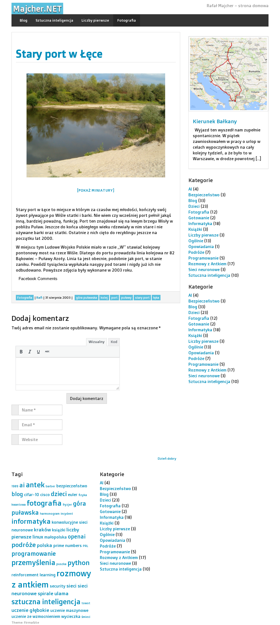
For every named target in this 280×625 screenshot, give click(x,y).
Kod (114, 341)
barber (50, 486)
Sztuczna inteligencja (54, 20)
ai (22, 485)
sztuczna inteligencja (45, 601)
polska (44, 545)
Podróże (196, 252)
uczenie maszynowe (69, 610)
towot (85, 603)
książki (58, 529)
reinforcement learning (33, 574)
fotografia (44, 503)
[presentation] (21, 351)
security (57, 586)
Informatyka (200, 223)
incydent (67, 513)
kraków (42, 529)
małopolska (55, 537)
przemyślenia (33, 562)
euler (72, 494)
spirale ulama (53, 593)
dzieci (59, 493)
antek (35, 484)
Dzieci (194, 206)
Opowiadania (201, 246)
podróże (23, 545)
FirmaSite (31, 622)
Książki (195, 229)
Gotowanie (198, 217)
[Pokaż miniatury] (96, 190)
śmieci (85, 617)
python (79, 562)
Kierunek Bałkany (215, 121)
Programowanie (203, 258)
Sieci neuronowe (204, 269)
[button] (21, 351)
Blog (23, 20)
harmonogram (50, 513)
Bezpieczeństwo (204, 194)
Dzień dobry (167, 458)
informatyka (31, 521)
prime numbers (67, 545)
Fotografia (126, 20)
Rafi (39, 297)
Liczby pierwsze (95, 20)
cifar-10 (31, 494)
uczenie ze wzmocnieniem (35, 616)
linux (38, 537)
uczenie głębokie (30, 610)
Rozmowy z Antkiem (207, 263)
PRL (85, 546)
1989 (14, 486)
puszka (61, 564)
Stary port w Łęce (59, 53)
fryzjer (67, 504)
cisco (45, 494)
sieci (71, 586)
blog (17, 494)
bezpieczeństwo (71, 485)
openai (77, 536)
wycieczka (70, 616)
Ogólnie (195, 240)
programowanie (33, 553)
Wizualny (96, 341)
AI (190, 189)
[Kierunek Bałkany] (228, 73)
